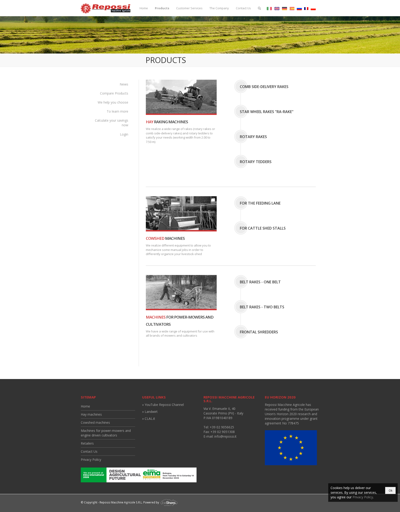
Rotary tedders (256, 161)
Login (124, 134)
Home (144, 8)
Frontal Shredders (259, 332)
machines (165, 238)
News (124, 84)
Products (162, 8)
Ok (390, 491)
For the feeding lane (260, 203)
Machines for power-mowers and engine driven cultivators (106, 432)
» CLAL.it (148, 418)
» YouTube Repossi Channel (163, 404)
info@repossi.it (225, 436)
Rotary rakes (253, 136)
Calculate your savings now (111, 122)
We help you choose (113, 102)
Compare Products (114, 93)
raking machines (167, 121)
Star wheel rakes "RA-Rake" (267, 111)
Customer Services (189, 8)
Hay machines (91, 414)
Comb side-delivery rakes (264, 86)
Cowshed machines (95, 422)
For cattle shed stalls (263, 228)
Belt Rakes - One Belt (260, 281)
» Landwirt (150, 411)
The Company (219, 8)
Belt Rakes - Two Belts (262, 307)
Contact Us (243, 8)
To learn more (117, 111)
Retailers (87, 443)
